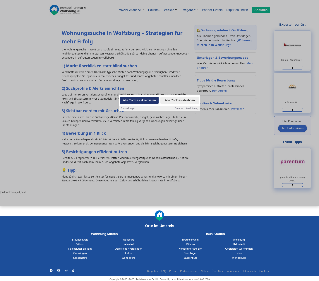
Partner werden (189, 271)
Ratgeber (152, 271)
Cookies (264, 271)
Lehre (128, 253)
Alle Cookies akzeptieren (139, 100)
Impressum (232, 271)
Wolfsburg (128, 239)
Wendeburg (128, 257)
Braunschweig (80, 239)
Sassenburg (80, 257)
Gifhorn (80, 244)
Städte (205, 271)
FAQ (163, 271)
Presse (173, 271)
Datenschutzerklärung (186, 108)
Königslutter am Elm (80, 248)
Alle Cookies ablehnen (180, 100)
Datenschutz (249, 271)
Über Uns (217, 271)
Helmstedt (128, 244)
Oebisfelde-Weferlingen (128, 248)
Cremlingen (80, 253)
